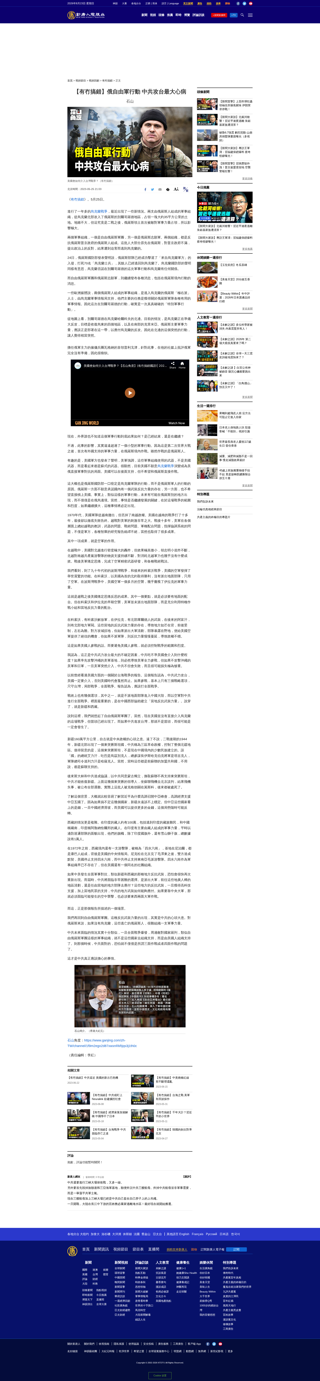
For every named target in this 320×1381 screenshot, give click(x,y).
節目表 (138, 1249)
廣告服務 (163, 1343)
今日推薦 (203, 187)
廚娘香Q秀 (206, 1300)
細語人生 (140, 1319)
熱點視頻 (101, 1290)
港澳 (95, 1269)
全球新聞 (120, 1268)
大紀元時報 (107, 1351)
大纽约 (84, 1234)
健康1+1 (181, 1268)
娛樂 (105, 1269)
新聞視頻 (121, 1262)
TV (234, 15)
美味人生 (205, 1286)
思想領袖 (140, 1286)
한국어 (235, 1234)
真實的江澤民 (231, 1296)
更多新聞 (247, 308)
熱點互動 (140, 1272)
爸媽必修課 (162, 1291)
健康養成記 (182, 1282)
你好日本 (205, 1272)
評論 (84, 1279)
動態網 (190, 1351)
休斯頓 (127, 1234)
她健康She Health (186, 1272)
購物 (227, 3)
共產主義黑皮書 (232, 1310)
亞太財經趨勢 (122, 1310)
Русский (211, 1234)
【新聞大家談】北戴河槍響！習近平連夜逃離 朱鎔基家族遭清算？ (235, 120)
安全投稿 (148, 1343)
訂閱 (236, 1249)
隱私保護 (119, 1343)
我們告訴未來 (205, 501)
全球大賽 (101, 1304)
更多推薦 (247, 248)
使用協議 (134, 1343)
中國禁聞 (120, 1277)
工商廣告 (228, 1328)
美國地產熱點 (163, 1300)
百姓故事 (228, 1314)
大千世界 (205, 1296)
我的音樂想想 (207, 1314)
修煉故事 (228, 1324)
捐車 (218, 3)
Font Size (176, 188)
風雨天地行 (229, 1305)
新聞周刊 (120, 1291)
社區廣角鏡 (121, 1305)
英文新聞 (188, 3)
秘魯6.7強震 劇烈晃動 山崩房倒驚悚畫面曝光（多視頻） (235, 136)
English (184, 1234)
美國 (84, 1274)
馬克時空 (140, 1310)
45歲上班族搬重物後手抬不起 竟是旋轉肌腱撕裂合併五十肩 (235, 474)
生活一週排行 (206, 406)
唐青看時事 (141, 1300)
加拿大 (95, 1234)
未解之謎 (161, 1268)
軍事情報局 (141, 1296)
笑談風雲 (161, 1272)
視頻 (153, 14)
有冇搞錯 (107, 80)
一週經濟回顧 (122, 1300)
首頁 (70, 80)
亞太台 (157, 1234)
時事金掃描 (141, 1277)
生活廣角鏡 (206, 1268)
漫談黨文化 (229, 1319)
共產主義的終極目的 (234, 1282)
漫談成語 (161, 1286)
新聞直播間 (219, 15)
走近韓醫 (181, 1291)
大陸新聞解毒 (143, 1314)
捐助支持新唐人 (177, 1249)
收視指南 (104, 1343)
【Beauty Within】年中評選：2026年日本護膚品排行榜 (234, 297)
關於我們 (89, 1343)
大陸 (84, 1283)
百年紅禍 (228, 1300)
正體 (147, 3)
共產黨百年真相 (232, 1277)
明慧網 (177, 1351)
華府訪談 (120, 1296)
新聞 (144, 14)
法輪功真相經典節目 (209, 509)
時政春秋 (140, 1282)
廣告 (199, 3)
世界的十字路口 (144, 1305)
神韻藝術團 (90, 1351)
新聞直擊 (120, 1286)
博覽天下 (87, 1299)
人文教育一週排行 (209, 317)
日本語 (224, 1234)
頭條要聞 (87, 1290)
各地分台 (136, 3)
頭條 (161, 14)
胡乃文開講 (182, 1277)
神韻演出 (87, 1304)
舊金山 (145, 1234)
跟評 (187, 1176)
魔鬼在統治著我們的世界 (237, 1286)
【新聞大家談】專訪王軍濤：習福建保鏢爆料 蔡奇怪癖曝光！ (235, 151)
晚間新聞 (120, 1282)
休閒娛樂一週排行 (209, 257)
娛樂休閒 (206, 1262)
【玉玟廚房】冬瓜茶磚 (233, 264)
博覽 (187, 14)
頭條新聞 (203, 92)
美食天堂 (205, 1282)
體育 (105, 1274)
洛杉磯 (105, 1234)
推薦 (170, 14)
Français (197, 1234)
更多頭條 (247, 178)
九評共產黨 (229, 1291)
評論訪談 (198, 14)
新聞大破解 (141, 1291)
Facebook (238, 3)
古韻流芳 (161, 1277)
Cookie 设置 (160, 1375)
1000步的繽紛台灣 (209, 1308)
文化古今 (161, 1296)
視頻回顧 (94, 80)
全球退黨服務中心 (159, 1351)
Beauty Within (208, 1291)
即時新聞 (87, 1294)
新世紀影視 (216, 1351)
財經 (95, 1279)
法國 (137, 1234)
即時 (178, 14)
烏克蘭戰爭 (99, 211)
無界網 (202, 1351)
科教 (95, 1283)
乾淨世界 (124, 1351)
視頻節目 (81, 80)
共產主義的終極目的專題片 (213, 517)
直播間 (153, 1249)
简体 (154, 3)
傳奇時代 (228, 1272)
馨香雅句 (161, 1282)
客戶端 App (194, 1343)
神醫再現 (181, 1286)
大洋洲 (116, 1234)
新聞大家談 (141, 1268)
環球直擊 (120, 1272)
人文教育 (162, 1262)
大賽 (124, 3)
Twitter (244, 3)
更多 (230, 1351)
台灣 (95, 1274)
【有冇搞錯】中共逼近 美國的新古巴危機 (92, 1077)
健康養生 (183, 1262)
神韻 (115, 3)
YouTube (251, 3)
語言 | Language (170, 3)
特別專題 (203, 494)
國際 (84, 1269)
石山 (70, 1040)
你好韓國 (205, 1277)
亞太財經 (120, 1314)
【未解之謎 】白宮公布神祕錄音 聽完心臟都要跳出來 (235, 371)
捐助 (209, 3)
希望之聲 (139, 1351)
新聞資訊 (101, 1249)
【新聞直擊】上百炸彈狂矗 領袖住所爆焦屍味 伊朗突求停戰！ (236, 105)
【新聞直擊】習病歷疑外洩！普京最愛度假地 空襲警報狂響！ (235, 167)
